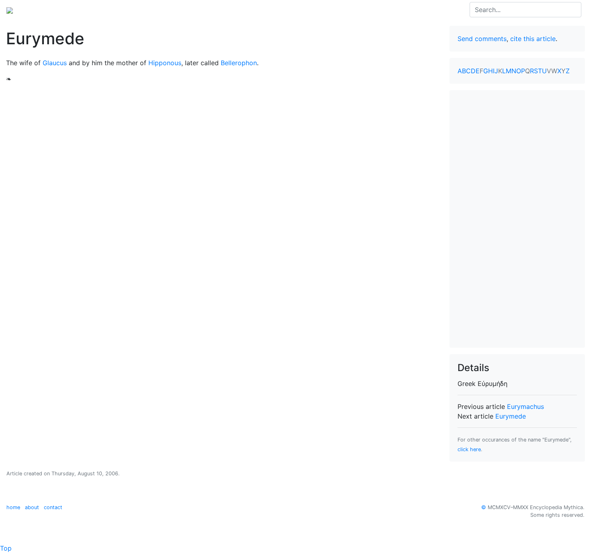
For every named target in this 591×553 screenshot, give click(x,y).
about (32, 507)
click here (469, 449)
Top (6, 548)
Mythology (39, 10)
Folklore (149, 10)
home (13, 507)
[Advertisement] (517, 219)
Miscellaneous (189, 10)
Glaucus (55, 63)
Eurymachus (525, 406)
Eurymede (510, 416)
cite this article (533, 39)
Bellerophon (239, 63)
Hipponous (164, 63)
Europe (72, 10)
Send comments (482, 39)
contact (53, 507)
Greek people (110, 10)
